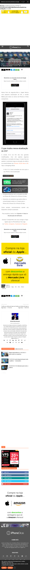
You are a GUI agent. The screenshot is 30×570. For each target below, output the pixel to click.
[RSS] (18, 557)
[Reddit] (25, 340)
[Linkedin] (13, 340)
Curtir (26, 472)
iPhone (22, 286)
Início (2, 50)
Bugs (13, 286)
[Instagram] (10, 340)
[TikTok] (13, 342)
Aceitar (4, 567)
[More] (22, 71)
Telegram (24, 224)
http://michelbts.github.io (15, 323)
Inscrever (25, 483)
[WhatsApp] (17, 71)
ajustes (12, 565)
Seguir (26, 475)
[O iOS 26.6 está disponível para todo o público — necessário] (4, 360)
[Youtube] (22, 342)
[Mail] (16, 340)
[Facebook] (8, 340)
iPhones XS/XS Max (19, 163)
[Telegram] (13, 71)
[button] (2, 47)
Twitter (6, 224)
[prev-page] (2, 373)
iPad (19, 286)
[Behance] (5, 340)
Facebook (18, 224)
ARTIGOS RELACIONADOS (8, 349)
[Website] (19, 342)
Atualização (8, 286)
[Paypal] (19, 340)
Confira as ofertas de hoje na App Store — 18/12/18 (22, 307)
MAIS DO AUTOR (19, 349)
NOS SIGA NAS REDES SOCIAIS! (9, 468)
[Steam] (7, 342)
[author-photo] (15, 319)
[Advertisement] (15, 30)
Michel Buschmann (7, 65)
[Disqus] (15, 393)
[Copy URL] (3, 71)
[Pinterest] (22, 340)
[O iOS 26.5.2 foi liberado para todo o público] (4, 367)
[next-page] (4, 373)
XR (27, 163)
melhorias (4, 288)
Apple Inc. (8, 285)
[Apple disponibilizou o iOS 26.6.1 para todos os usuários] (4, 354)
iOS (4, 50)
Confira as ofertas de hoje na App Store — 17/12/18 (8, 307)
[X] (8, 71)
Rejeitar (10, 567)
